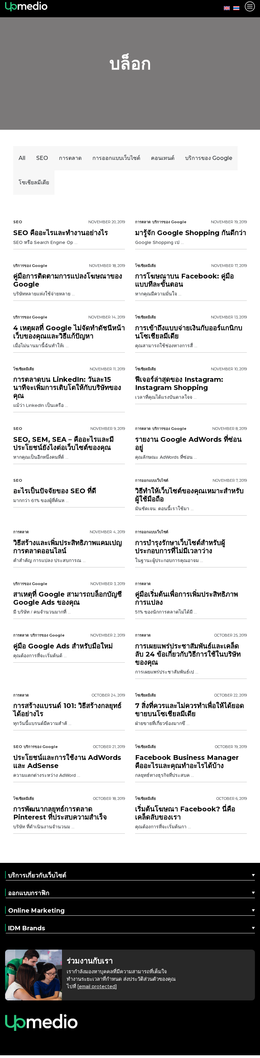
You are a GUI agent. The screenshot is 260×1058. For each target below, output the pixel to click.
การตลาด (143, 222)
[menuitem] (225, 8)
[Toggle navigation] (250, 6)
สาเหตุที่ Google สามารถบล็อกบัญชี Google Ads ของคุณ (67, 598)
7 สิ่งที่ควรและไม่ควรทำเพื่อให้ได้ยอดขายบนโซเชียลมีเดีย (189, 710)
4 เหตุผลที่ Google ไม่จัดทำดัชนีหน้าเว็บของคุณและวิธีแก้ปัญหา (69, 332)
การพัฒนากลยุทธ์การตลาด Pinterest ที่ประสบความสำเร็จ (60, 813)
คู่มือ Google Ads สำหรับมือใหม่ (63, 646)
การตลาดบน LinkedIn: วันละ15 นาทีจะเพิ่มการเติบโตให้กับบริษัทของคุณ (67, 387)
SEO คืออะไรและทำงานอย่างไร (60, 233)
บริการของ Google (169, 222)
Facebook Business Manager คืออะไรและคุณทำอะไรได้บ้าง (187, 761)
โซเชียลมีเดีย (145, 265)
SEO (17, 222)
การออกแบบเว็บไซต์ (151, 480)
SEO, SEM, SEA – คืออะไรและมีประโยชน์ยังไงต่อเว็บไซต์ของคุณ (63, 443)
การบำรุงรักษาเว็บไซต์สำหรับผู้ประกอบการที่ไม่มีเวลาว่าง (180, 547)
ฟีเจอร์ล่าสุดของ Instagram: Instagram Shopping (179, 383)
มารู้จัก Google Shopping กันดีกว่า (190, 233)
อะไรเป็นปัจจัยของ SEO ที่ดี (54, 491)
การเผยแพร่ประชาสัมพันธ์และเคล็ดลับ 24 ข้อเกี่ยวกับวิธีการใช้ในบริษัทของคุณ (188, 654)
